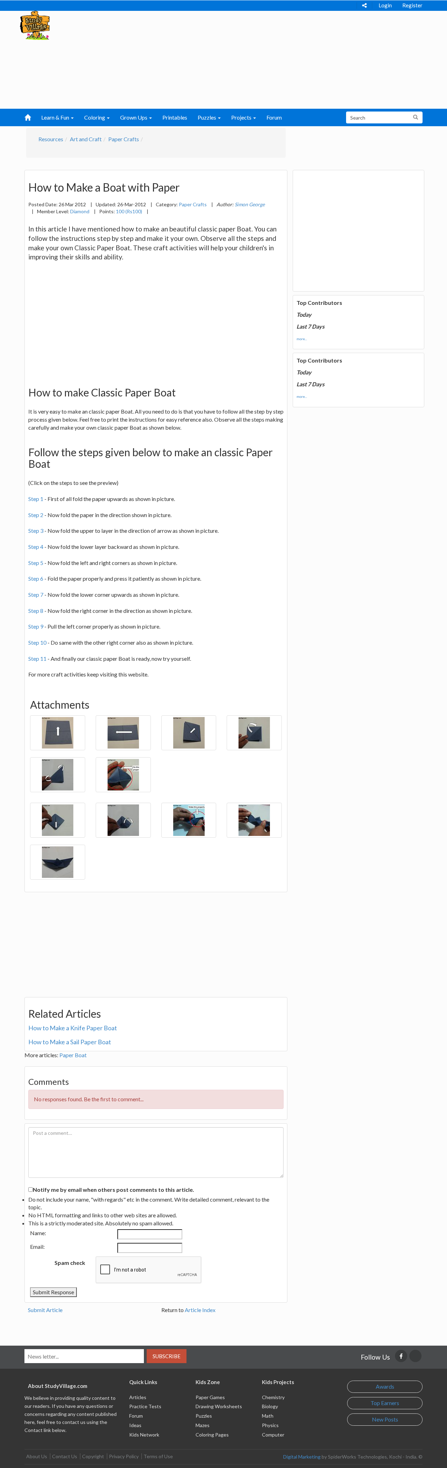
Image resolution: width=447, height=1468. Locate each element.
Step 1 (35, 498)
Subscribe (167, 1356)
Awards (385, 1386)
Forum (274, 117)
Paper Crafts (123, 139)
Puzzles (204, 1416)
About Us (36, 1456)
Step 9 (35, 626)
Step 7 (35, 594)
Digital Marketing (302, 1457)
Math (267, 1416)
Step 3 (35, 530)
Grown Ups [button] (134, 117)
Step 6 (35, 578)
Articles (137, 1397)
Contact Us (64, 1456)
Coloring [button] (95, 117)
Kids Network (144, 1435)
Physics (270, 1425)
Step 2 (35, 514)
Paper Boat (73, 1055)
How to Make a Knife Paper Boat (72, 1028)
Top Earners (385, 1402)
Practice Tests (145, 1406)
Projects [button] (241, 117)
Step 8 (35, 610)
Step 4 (35, 546)
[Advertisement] (210, 60)
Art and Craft (86, 139)
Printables (174, 117)
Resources (50, 139)
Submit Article (45, 1309)
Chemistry (273, 1397)
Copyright (93, 1456)
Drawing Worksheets (219, 1406)
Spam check (69, 1262)
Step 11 (37, 658)
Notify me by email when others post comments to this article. (113, 1189)
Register (412, 5)
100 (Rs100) (129, 211)
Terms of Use (158, 1456)
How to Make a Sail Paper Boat (69, 1042)
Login (385, 5)
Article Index (200, 1309)
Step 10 (37, 642)
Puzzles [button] (207, 117)
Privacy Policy (124, 1456)
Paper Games (210, 1397)
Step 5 (35, 562)
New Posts (385, 1419)
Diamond (79, 211)
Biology (270, 1406)
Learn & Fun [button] (55, 117)
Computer (273, 1435)
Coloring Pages (212, 1435)
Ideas (135, 1425)
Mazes (203, 1425)
